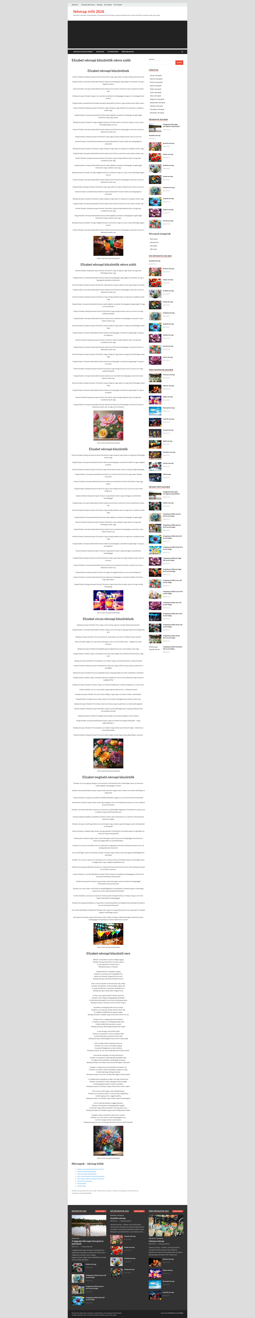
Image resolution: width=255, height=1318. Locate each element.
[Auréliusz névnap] (155, 452)
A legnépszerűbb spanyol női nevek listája (172, 515)
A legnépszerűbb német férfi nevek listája (171, 637)
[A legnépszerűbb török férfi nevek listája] (155, 547)
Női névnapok (108, 4)
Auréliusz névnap (169, 452)
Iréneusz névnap (169, 374)
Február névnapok (156, 79)
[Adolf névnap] (155, 441)
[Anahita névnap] (155, 165)
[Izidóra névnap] (155, 503)
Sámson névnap (168, 386)
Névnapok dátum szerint (88, 4)
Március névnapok (156, 82)
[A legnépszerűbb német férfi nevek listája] (155, 636)
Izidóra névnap (168, 503)
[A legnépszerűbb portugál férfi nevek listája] (155, 569)
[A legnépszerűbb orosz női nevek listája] (155, 580)
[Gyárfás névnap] (155, 419)
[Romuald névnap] (155, 408)
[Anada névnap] (155, 176)
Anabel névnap (168, 209)
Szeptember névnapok (157, 102)
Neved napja (81, 1186)
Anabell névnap (168, 198)
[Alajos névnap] (155, 397)
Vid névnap (167, 474)
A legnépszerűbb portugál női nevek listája (172, 559)
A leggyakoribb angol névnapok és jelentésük (171, 125)
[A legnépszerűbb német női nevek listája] (155, 625)
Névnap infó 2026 (88, 11)
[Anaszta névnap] (155, 143)
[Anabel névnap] (155, 210)
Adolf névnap (167, 441)
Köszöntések (81, 1183)
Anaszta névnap (168, 143)
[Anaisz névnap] (155, 154)
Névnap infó (154, 242)
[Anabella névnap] (155, 188)
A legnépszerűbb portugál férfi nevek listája (172, 570)
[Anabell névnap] (155, 199)
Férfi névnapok (118, 4)
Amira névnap (168, 357)
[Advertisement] (127, 35)
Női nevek (153, 249)
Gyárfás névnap (168, 419)
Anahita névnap (168, 165)
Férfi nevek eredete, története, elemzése (90, 1176)
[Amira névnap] (155, 357)
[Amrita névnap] (155, 221)
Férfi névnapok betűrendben (87, 1174)
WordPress (171, 1313)
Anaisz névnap (168, 154)
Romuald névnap (169, 408)
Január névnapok (156, 75)
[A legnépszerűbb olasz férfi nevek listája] (155, 614)
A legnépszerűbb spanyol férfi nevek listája (172, 526)
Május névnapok (155, 89)
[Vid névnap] (155, 474)
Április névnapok (155, 85)
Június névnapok (155, 92)
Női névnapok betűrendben (86, 1171)
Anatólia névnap (154, 135)
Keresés (151, 59)
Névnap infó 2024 (87, 1246)
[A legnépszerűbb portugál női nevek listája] (155, 558)
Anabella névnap (169, 187)
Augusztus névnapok (157, 99)
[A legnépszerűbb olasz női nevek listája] (155, 603)
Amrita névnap (168, 221)
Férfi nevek (153, 239)
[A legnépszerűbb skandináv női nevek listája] (155, 647)
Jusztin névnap (168, 463)
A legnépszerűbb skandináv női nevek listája (172, 648)
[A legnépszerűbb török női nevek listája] (155, 536)
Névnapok (99, 4)
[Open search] (182, 52)
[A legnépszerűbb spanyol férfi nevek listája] (155, 525)
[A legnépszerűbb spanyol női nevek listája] (155, 514)
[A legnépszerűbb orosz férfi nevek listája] (155, 592)
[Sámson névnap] (155, 386)
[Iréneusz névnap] (155, 375)
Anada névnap (168, 176)
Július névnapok (155, 96)
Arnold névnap (168, 430)
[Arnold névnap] (155, 430)
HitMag (180, 1313)
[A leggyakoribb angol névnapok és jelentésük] (155, 124)
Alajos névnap (168, 397)
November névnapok (157, 109)
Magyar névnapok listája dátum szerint (90, 1169)
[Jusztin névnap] (155, 463)
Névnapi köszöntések (84, 1181)
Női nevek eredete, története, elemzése (90, 1179)
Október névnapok (156, 106)
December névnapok (157, 113)
